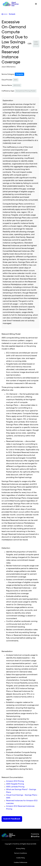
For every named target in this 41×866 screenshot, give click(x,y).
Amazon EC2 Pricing (15, 781)
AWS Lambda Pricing (15, 787)
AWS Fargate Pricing (15, 784)
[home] (10, 4)
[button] (36, 3)
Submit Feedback (11, 819)
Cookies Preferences (20, 862)
